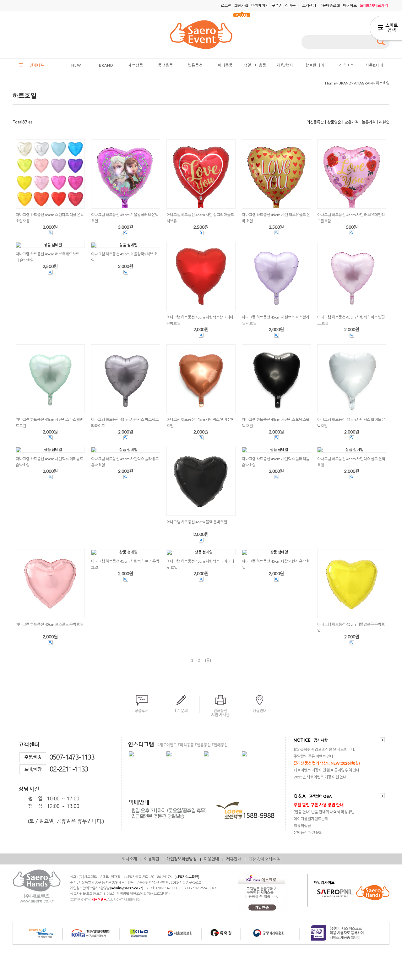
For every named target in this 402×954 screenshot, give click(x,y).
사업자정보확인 (187, 877)
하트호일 (382, 83)
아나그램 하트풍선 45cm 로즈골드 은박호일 (49, 624)
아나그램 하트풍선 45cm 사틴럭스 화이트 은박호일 (351, 422)
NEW (76, 65)
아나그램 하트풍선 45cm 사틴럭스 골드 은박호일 (351, 461)
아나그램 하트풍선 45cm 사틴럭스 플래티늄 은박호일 (275, 461)
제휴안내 (233, 858)
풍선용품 (165, 65)
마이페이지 (260, 5)
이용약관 (151, 858)
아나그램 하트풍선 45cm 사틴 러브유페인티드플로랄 (351, 217)
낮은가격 (351, 122)
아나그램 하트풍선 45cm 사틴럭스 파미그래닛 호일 (200, 564)
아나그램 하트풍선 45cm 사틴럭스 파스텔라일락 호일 (275, 320)
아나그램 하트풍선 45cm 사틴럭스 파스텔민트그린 (49, 422)
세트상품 (135, 65)
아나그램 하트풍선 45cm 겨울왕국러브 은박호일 (125, 217)
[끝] (208, 660)
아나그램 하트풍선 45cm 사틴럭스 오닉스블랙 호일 (275, 422)
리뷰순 (384, 122)
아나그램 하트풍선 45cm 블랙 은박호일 (196, 522)
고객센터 (309, 5)
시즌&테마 (374, 65)
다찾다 (386, 29)
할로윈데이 (314, 65)
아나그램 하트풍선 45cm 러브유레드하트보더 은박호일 (49, 257)
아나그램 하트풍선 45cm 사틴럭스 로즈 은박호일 (125, 564)
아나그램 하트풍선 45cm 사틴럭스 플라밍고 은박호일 (125, 461)
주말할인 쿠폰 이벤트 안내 (314, 756)
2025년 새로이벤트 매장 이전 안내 (320, 777)
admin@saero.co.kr (126, 888)
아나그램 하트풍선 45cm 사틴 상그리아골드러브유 (200, 217)
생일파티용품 (255, 65)
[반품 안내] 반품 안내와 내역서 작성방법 (324, 812)
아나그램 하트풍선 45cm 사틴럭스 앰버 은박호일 (200, 422)
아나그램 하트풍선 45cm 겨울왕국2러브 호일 (124, 257)
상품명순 (334, 122)
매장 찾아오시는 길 (264, 859)
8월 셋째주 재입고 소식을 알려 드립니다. (324, 749)
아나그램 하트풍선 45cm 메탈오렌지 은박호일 (275, 564)
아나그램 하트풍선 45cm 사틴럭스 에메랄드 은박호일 (49, 461)
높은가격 (369, 122)
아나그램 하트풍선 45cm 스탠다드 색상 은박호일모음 (50, 217)
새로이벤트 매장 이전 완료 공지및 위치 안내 (327, 770)
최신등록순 (315, 122)
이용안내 (211, 858)
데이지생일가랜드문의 (311, 818)
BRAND (106, 65)
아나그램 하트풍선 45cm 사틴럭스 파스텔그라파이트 (125, 422)
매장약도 (350, 5)
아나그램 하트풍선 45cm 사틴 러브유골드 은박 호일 (276, 217)
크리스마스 (344, 65)
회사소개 (129, 858)
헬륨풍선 (195, 65)
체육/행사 (285, 65)
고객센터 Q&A (320, 796)
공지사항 (321, 740)
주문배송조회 (329, 5)
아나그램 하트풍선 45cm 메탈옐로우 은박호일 (351, 627)
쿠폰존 (277, 5)
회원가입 (241, 5)
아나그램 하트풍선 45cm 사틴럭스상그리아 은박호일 (199, 320)
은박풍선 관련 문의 (308, 832)
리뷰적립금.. (303, 825)
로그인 (226, 5)
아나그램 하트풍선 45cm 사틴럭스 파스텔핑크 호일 (351, 320)
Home (330, 83)
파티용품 (225, 65)
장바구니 (292, 5)
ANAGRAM (363, 83)
